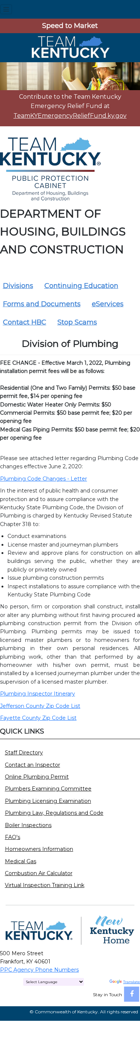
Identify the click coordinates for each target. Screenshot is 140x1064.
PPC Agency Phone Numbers (39, 969)
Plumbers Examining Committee (48, 788)
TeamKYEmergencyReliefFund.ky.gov (70, 115)
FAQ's (12, 837)
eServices (108, 304)
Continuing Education (81, 286)
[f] (131, 994)
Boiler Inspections (28, 825)
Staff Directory (24, 752)
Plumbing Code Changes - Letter (43, 478)
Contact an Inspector (32, 764)
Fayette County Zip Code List (38, 718)
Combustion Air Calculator (38, 873)
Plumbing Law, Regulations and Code (54, 813)
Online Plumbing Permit (37, 776)
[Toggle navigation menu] (6, 9)
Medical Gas (20, 861)
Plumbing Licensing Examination (48, 801)
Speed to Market (70, 26)
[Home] (70, 47)
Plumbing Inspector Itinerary (37, 693)
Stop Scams (77, 322)
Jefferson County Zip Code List (40, 706)
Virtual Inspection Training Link (44, 885)
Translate (131, 981)
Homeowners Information (39, 849)
